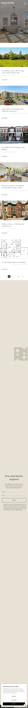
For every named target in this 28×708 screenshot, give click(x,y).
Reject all (14, 696)
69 (18, 276)
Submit (14, 500)
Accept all (14, 703)
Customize (14, 700)
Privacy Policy (19, 509)
